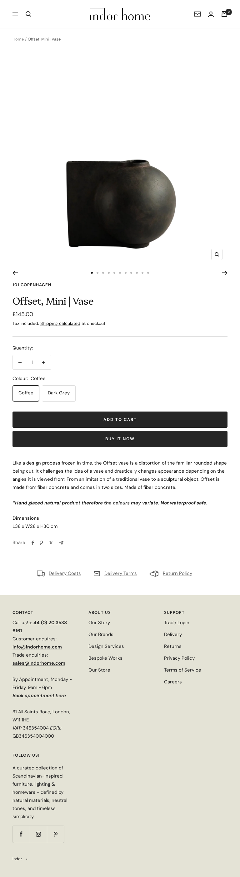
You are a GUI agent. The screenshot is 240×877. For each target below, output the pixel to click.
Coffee (25, 393)
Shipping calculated (60, 323)
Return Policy (177, 573)
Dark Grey (59, 393)
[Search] (28, 14)
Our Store (99, 670)
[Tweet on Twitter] (51, 543)
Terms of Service (182, 670)
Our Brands (100, 634)
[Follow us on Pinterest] (55, 834)
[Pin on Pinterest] (41, 543)
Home (18, 39)
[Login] (211, 14)
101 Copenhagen (31, 284)
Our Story (99, 622)
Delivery (173, 634)
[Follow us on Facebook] (21, 834)
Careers (173, 682)
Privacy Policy (179, 658)
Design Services (106, 646)
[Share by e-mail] (61, 543)
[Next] (225, 273)
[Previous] (15, 273)
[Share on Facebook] (33, 543)
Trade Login (176, 622)
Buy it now (120, 438)
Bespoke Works (105, 658)
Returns (173, 646)
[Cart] (224, 14)
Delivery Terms (120, 573)
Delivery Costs (65, 573)
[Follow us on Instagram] (38, 834)
